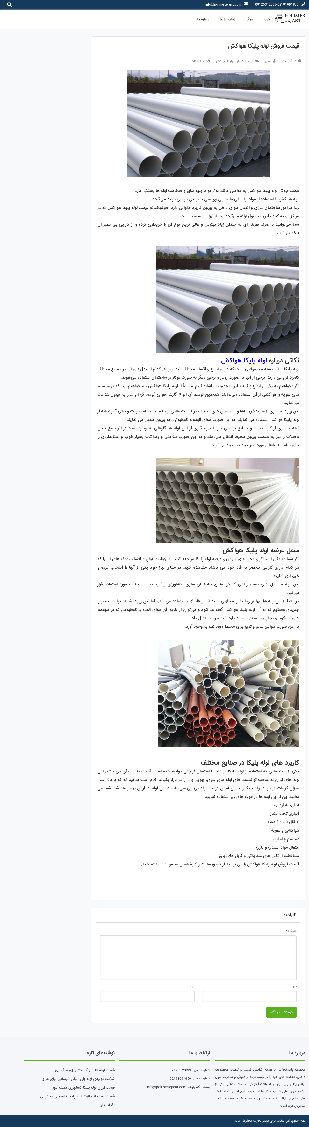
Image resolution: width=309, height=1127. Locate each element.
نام (295, 986)
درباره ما (203, 19)
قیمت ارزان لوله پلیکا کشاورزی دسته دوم (83, 1088)
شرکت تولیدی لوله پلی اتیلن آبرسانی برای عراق (78, 1079)
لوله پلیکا (247, 61)
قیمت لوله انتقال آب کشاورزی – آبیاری (85, 1070)
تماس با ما (227, 19)
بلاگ (249, 19)
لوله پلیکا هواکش (227, 61)
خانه (267, 19)
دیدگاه (291, 931)
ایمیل (191, 986)
